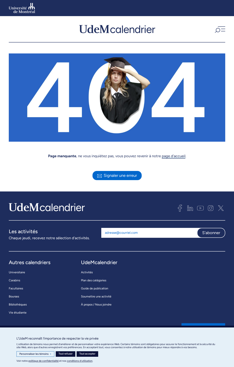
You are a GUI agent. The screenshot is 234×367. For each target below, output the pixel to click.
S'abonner (211, 232)
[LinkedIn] (190, 208)
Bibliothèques (18, 304)
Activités (87, 272)
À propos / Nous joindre (96, 304)
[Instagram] (210, 208)
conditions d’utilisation (80, 360)
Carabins (14, 280)
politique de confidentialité (43, 360)
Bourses (14, 296)
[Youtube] (200, 208)
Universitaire (17, 272)
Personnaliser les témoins (35, 353)
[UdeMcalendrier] (117, 29)
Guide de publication (94, 288)
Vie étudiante (18, 312)
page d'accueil (173, 156)
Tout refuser (65, 353)
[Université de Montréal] (22, 8)
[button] (219, 29)
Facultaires (16, 288)
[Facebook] (180, 208)
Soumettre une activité (96, 296)
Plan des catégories (93, 280)
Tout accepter (87, 353)
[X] (220, 208)
